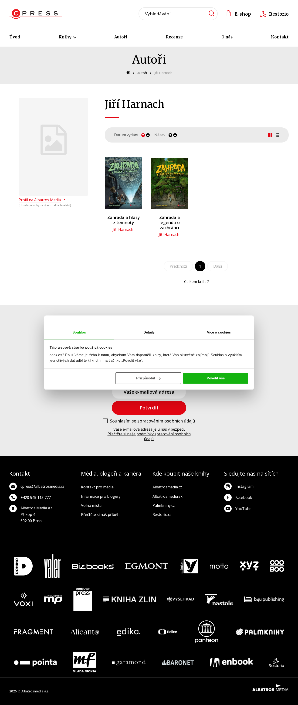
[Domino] (23, 566)
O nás (227, 37)
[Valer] (52, 566)
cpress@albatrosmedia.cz (42, 486)
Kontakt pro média (97, 487)
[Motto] (219, 566)
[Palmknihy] (260, 632)
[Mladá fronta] (84, 662)
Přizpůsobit (145, 378)
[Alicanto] (85, 632)
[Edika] (128, 632)
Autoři (120, 37)
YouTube (243, 508)
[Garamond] (129, 662)
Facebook (243, 497)
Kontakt (280, 37)
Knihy (65, 37)
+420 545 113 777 (35, 497)
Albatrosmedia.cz (167, 487)
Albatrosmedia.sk (167, 496)
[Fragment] (33, 632)
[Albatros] (189, 566)
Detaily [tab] (149, 332)
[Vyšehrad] (181, 599)
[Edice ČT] (168, 632)
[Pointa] (35, 662)
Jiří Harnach (123, 229)
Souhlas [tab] (79, 332)
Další (217, 266)
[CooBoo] (277, 566)
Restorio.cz (162, 514)
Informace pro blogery (101, 496)
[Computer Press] (83, 599)
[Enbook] (231, 662)
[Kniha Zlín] (129, 599)
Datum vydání (126, 135)
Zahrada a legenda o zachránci (169, 222)
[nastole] (219, 599)
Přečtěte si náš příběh (100, 514)
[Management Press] (53, 599)
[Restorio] (276, 662)
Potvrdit (149, 408)
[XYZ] (249, 566)
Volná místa (91, 505)
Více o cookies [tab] (219, 332)
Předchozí (178, 266)
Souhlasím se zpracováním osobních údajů (152, 421)
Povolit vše (216, 378)
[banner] (35, 14)
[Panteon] (206, 632)
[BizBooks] (92, 566)
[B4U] (264, 599)
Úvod (14, 37)
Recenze (174, 37)
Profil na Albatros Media (40, 199)
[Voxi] (23, 599)
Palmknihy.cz (163, 505)
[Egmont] (146, 566)
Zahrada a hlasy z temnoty (123, 220)
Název (159, 135)
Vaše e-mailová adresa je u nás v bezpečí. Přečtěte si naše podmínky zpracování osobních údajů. (149, 434)
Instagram (244, 486)
